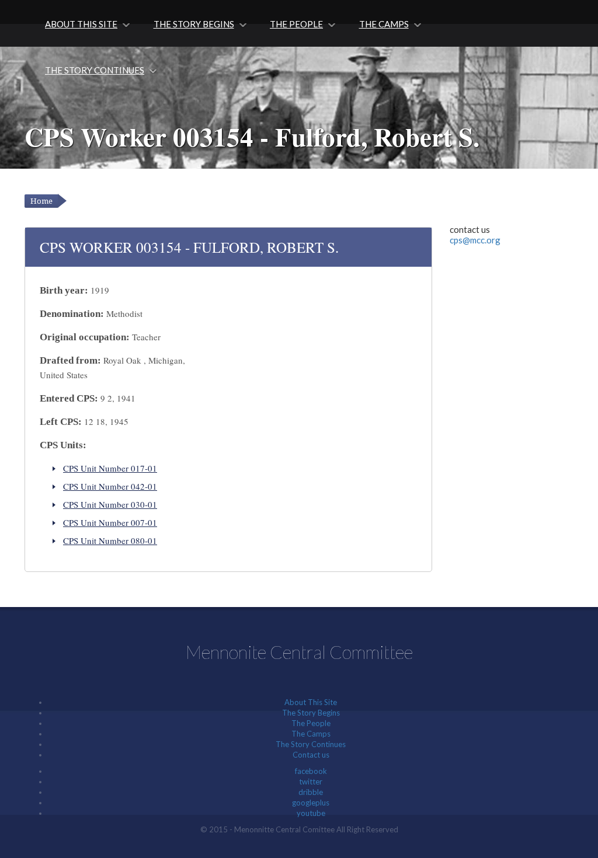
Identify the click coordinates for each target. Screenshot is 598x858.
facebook (311, 771)
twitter (310, 781)
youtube (311, 813)
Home (41, 201)
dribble (310, 792)
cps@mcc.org (475, 240)
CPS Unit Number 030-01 (110, 504)
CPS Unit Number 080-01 (110, 540)
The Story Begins (194, 24)
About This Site (81, 24)
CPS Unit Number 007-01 (110, 522)
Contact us (311, 754)
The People (296, 24)
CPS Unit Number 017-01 (110, 468)
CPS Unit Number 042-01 (110, 486)
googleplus (310, 802)
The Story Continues (94, 70)
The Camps (384, 24)
